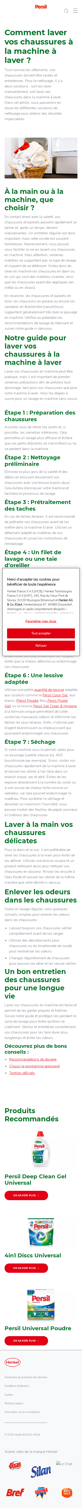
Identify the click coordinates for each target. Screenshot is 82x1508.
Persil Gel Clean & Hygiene (55, 706)
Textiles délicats (22, 1072)
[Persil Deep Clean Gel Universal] (41, 1167)
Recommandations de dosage (32, 1059)
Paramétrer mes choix (41, 621)
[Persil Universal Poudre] (41, 1316)
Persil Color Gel (55, 695)
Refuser (41, 646)
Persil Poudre (27, 700)
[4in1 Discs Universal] (41, 1243)
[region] (41, 612)
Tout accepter (41, 633)
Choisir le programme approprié (34, 1066)
